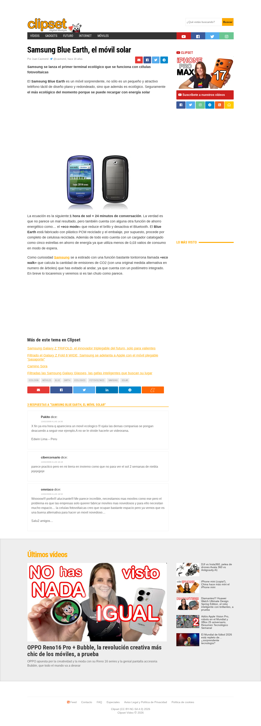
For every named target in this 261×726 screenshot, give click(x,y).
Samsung (113, 380)
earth (67, 380)
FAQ (99, 702)
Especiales (113, 702)
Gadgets (51, 36)
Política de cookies (183, 702)
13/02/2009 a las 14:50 (52, 421)
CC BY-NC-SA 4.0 (131, 709)
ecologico (79, 380)
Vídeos (35, 36)
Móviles (103, 36)
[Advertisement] (96, 8)
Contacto (86, 702)
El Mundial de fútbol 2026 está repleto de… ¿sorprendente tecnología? (216, 639)
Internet (85, 36)
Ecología (33, 380)
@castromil (59, 58)
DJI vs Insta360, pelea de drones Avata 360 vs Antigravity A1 (216, 567)
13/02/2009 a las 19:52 (52, 494)
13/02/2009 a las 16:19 (52, 462)
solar (125, 380)
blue (57, 380)
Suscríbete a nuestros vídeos (203, 94)
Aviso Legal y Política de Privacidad (145, 702)
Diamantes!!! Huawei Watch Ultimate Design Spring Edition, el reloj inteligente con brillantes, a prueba (217, 604)
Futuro (68, 36)
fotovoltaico (96, 380)
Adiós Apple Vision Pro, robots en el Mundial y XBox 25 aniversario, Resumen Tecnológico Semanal (215, 622)
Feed (73, 702)
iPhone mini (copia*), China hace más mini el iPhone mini (215, 584)
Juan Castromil (40, 58)
